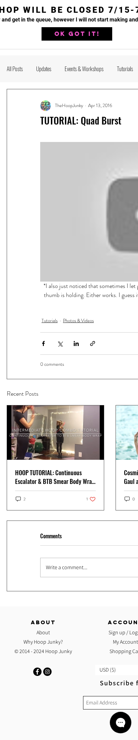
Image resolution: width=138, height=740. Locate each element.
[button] (77, 34)
